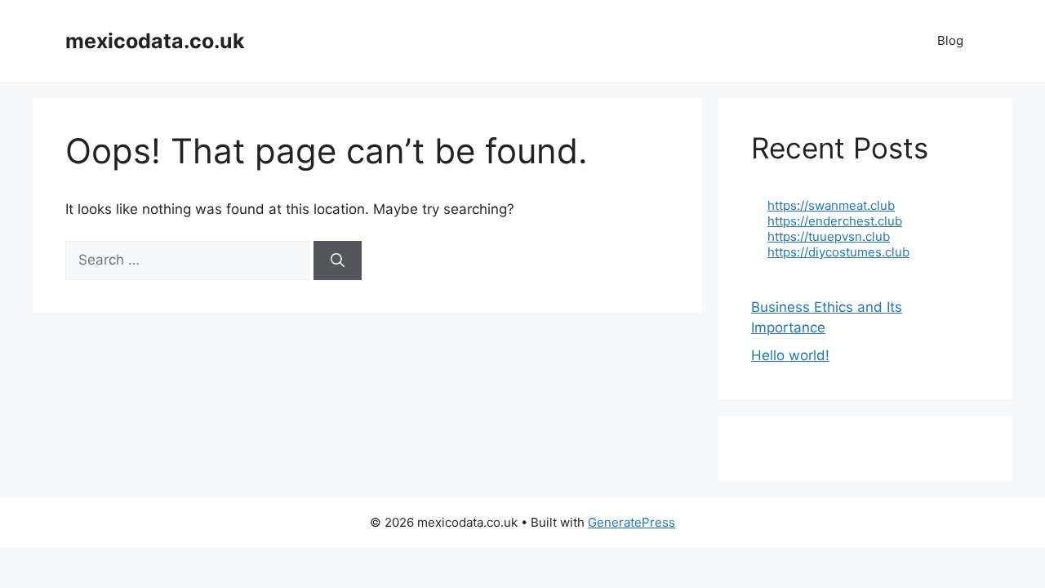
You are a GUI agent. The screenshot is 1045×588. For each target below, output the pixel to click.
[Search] (338, 260)
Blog (950, 40)
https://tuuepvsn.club (828, 236)
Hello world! (790, 355)
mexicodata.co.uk (155, 41)
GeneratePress (631, 522)
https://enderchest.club (834, 221)
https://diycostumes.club (838, 252)
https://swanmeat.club (831, 205)
